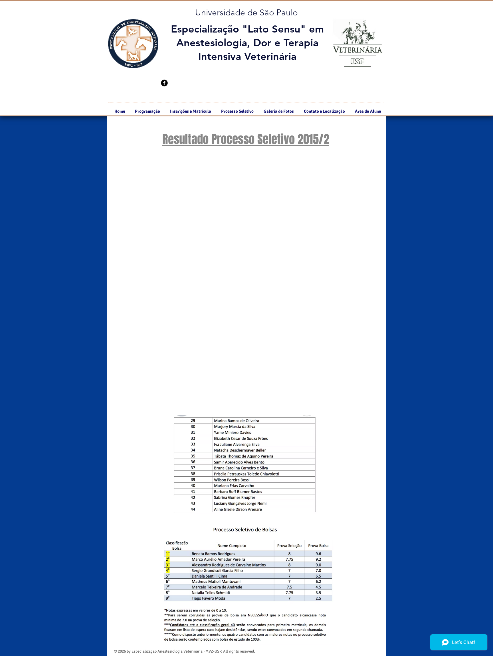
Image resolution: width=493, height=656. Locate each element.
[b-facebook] (164, 83)
